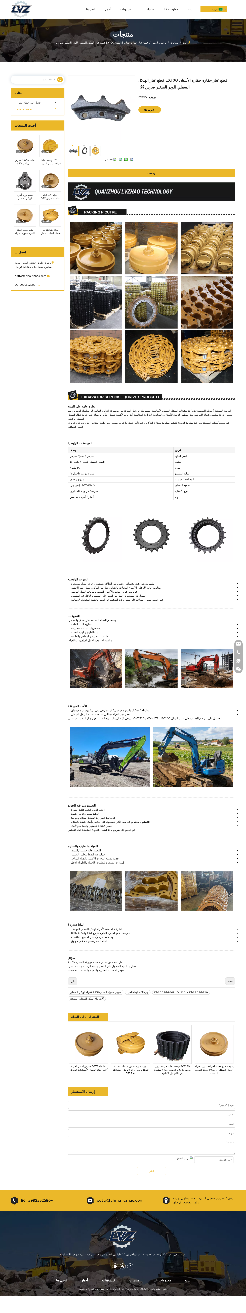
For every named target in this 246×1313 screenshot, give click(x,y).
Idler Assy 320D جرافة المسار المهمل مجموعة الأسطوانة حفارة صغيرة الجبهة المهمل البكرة (50, 162)
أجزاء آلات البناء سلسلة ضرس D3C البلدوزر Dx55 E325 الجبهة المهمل (50, 197)
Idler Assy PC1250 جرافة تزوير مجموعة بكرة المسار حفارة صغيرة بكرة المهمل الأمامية (172, 1070)
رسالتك (148, 109)
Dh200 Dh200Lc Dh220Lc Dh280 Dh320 (181, 992)
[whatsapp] (115, 1266)
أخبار (84, 1280)
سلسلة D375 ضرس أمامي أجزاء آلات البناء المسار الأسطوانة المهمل (25, 162)
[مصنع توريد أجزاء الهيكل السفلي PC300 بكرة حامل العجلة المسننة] (25, 180)
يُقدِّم (151, 1171)
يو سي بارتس (24, 108)
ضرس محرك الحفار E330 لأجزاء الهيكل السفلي (95, 992)
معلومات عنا (162, 1280)
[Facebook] (130, 1266)
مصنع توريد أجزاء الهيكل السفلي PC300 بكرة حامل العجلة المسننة (25, 197)
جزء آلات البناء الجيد (137, 992)
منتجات (134, 1280)
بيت (187, 1280)
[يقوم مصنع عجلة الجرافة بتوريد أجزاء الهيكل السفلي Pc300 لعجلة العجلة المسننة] (25, 215)
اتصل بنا (61, 1280)
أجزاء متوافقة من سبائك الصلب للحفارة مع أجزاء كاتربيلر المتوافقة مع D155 (50, 231)
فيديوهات (108, 1280)
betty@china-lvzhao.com (32, 275)
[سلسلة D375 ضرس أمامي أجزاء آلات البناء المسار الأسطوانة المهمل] (25, 145)
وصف (151, 173)
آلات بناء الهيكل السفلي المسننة (87, 998)
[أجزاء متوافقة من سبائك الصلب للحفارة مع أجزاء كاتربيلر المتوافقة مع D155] (50, 215)
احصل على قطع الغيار (29, 102)
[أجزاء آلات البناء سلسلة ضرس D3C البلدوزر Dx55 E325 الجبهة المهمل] (50, 180)
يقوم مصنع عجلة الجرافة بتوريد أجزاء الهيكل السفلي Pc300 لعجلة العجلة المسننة (24, 231)
